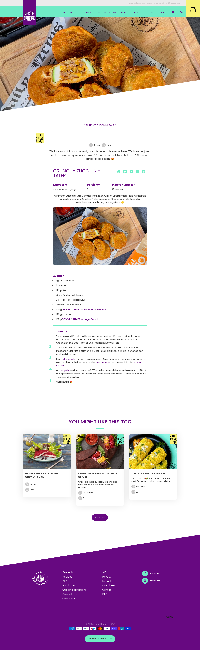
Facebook (155, 573)
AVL (104, 572)
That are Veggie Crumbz (113, 12)
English (168, 617)
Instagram (155, 580)
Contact (107, 590)
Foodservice (70, 585)
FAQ (152, 12)
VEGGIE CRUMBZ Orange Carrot (80, 319)
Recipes (86, 12)
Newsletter (109, 585)
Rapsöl (65, 370)
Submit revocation (100, 638)
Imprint (106, 581)
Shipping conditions (74, 590)
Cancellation (70, 594)
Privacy (106, 577)
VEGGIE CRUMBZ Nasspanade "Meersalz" (85, 309)
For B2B (139, 12)
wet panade (68, 359)
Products (69, 12)
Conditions (68, 598)
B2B (64, 581)
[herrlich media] (112, 624)
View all (100, 517)
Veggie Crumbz (100, 624)
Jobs (163, 12)
